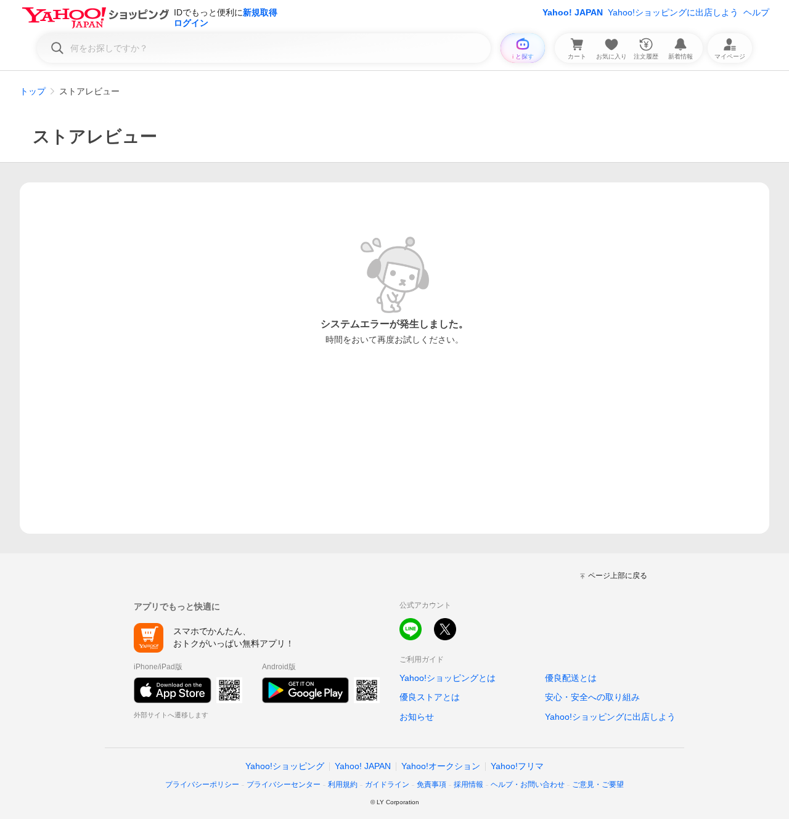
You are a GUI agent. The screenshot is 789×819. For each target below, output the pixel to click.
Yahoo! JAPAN (572, 12)
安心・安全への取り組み (592, 697)
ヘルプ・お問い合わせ (528, 784)
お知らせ (416, 717)
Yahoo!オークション (440, 766)
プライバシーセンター (284, 784)
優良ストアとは (429, 697)
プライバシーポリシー (202, 784)
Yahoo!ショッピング (284, 766)
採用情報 (468, 784)
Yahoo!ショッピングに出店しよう (673, 12)
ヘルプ (756, 12)
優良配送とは (571, 678)
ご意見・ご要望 (598, 784)
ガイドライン (387, 784)
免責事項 (431, 784)
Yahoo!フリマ (517, 766)
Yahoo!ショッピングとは (447, 678)
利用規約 (343, 784)
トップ (33, 91)
